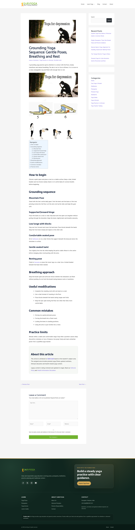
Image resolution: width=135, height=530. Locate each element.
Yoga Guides (94, 97)
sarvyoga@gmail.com (87, 503)
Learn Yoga (90, 4)
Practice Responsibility (57, 506)
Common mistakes (36, 164)
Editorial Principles (56, 503)
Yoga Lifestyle (95, 100)
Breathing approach (36, 160)
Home (82, 4)
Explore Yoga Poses (84, 483)
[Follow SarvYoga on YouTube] (36, 483)
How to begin (34, 144)
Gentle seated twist (39, 156)
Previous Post (25, 384)
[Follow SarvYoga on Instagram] (31, 483)
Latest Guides (25, 509)
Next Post (82, 384)
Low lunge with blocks (39, 152)
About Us (53, 500)
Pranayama (94, 89)
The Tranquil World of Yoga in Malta (100, 54)
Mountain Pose (37, 148)
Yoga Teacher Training (96, 106)
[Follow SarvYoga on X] (27, 483)
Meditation (94, 86)
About (111, 4)
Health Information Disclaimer (46, 370)
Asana (92, 80)
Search (93, 17)
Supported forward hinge (40, 150)
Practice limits (35, 166)
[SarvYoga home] (28, 470)
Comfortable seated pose (40, 154)
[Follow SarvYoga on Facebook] (23, 483)
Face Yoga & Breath (96, 83)
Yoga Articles (24, 506)
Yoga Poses (24, 500)
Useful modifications (36, 162)
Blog (98, 4)
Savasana (37, 262)
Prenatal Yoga (95, 92)
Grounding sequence (36, 146)
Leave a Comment (34, 60)
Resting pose (37, 158)
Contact (105, 4)
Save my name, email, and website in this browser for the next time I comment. (50, 432)
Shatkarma (94, 94)
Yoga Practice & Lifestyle (46, 60)
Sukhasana (35, 239)
